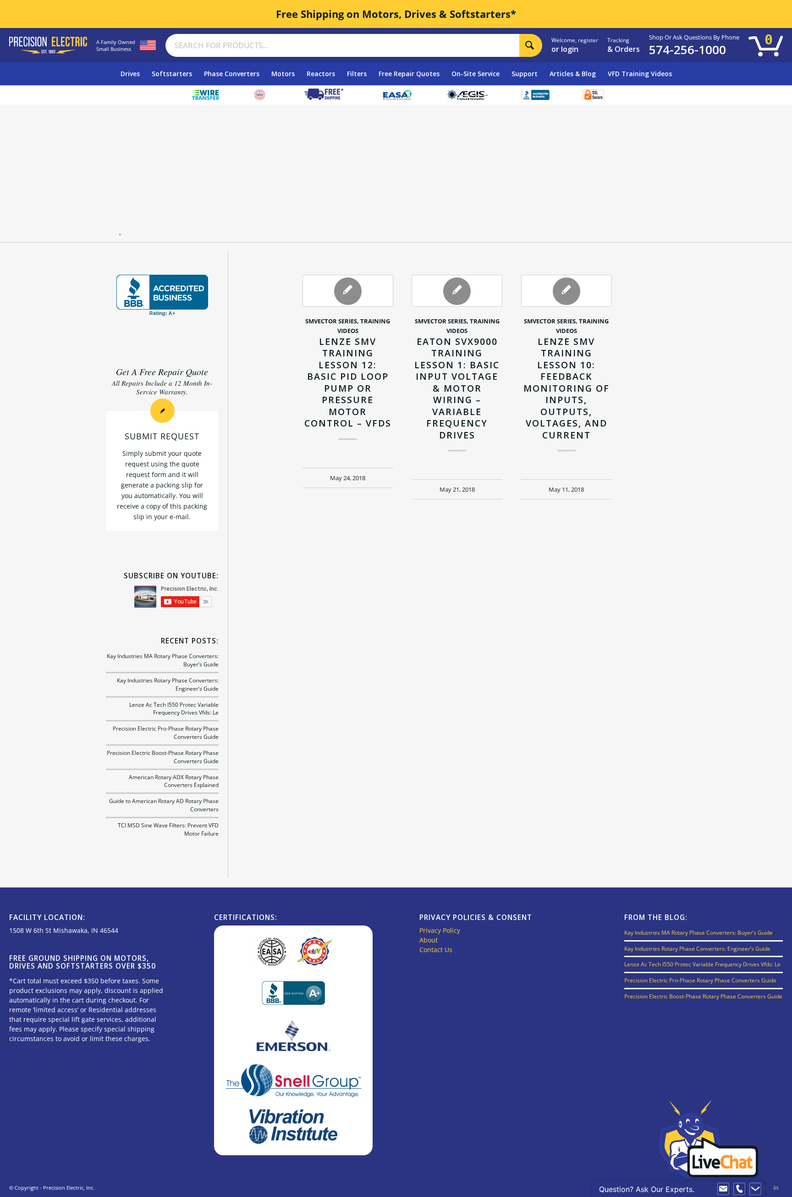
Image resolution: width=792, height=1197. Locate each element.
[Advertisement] (400, 173)
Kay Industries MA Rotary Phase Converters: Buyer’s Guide (698, 932)
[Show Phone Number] (739, 1189)
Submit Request (162, 436)
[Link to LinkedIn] (776, 1187)
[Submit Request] (162, 411)
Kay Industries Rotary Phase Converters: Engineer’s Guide (697, 948)
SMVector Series (331, 321)
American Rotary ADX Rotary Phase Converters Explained (174, 781)
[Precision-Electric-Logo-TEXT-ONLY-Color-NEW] (48, 45)
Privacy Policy (439, 930)
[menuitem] (130, 73)
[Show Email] (723, 1189)
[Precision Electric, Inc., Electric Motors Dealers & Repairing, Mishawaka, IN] (162, 295)
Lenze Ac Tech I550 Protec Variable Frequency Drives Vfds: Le (174, 708)
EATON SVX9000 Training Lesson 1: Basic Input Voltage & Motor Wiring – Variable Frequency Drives (457, 388)
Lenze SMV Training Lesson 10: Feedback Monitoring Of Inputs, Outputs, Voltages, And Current (566, 388)
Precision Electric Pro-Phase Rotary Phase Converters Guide (700, 980)
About (428, 940)
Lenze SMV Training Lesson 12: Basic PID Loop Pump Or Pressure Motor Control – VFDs (347, 382)
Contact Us (435, 949)
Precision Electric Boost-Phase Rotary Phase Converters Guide (703, 996)
